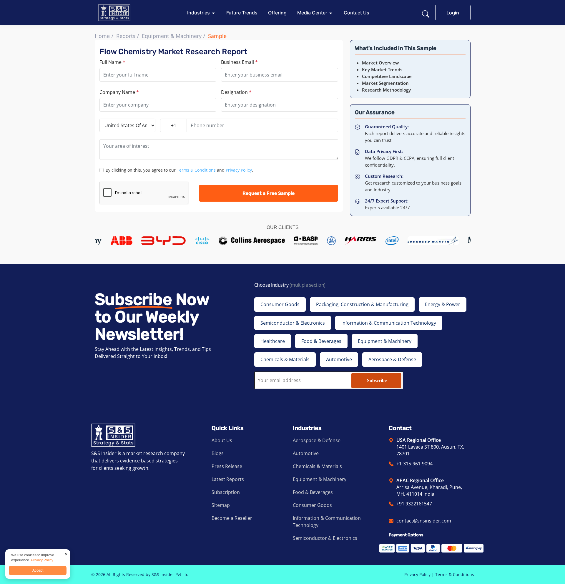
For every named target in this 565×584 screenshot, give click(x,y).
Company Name (119, 92)
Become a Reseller (232, 518)
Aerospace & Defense (316, 440)
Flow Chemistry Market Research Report (173, 51)
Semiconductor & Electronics (325, 538)
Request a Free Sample (268, 193)
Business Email (239, 62)
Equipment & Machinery (172, 35)
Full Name (112, 62)
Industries (198, 12)
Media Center (312, 12)
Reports (125, 35)
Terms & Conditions (196, 170)
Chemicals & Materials (317, 466)
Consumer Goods (312, 505)
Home (102, 35)
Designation (236, 92)
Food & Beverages (313, 492)
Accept (37, 570)
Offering (277, 12)
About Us (222, 440)
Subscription (226, 492)
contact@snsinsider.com (423, 520)
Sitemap (221, 505)
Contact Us (356, 12)
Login (452, 13)
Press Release (227, 466)
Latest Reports (228, 479)
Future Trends (241, 12)
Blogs (218, 453)
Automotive (306, 453)
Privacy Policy (239, 170)
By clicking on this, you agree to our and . (179, 170)
